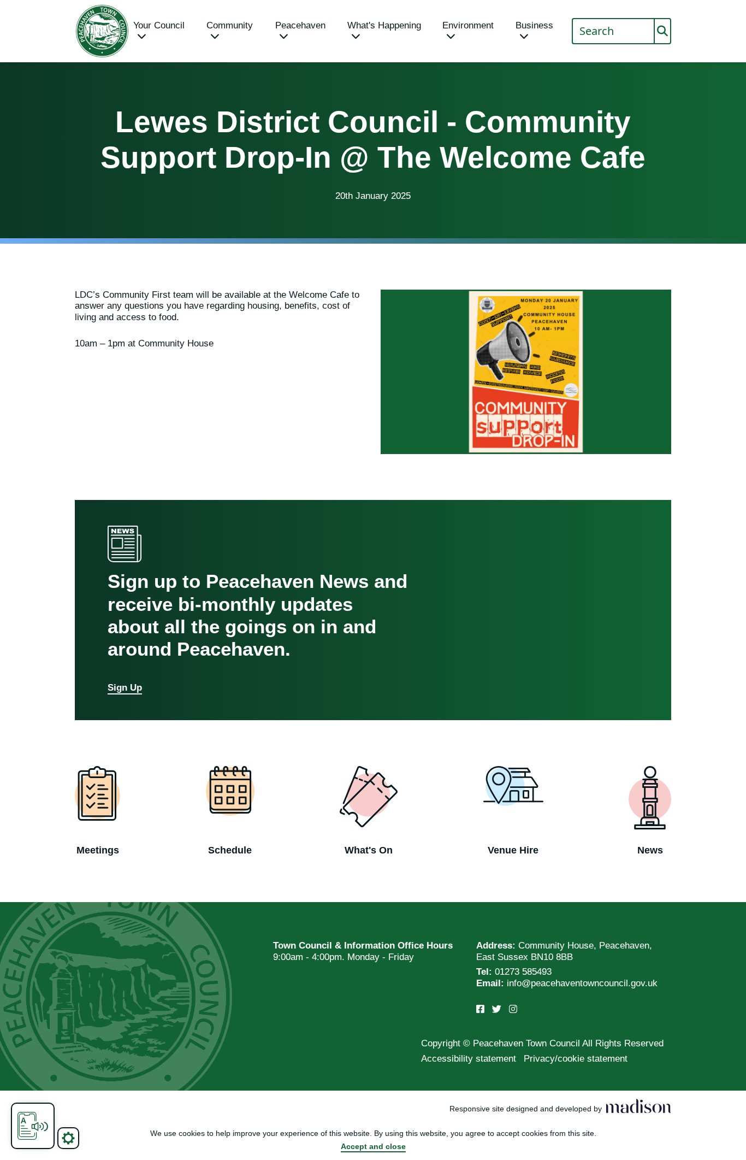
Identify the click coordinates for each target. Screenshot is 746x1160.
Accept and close (373, 1146)
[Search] (662, 31)
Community (229, 25)
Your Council (159, 25)
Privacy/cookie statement (575, 1058)
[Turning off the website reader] (33, 1126)
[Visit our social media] (480, 1009)
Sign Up (125, 687)
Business (534, 25)
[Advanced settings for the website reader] (68, 1138)
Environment (468, 25)
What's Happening (384, 25)
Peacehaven (300, 25)
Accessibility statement (468, 1058)
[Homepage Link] (102, 31)
